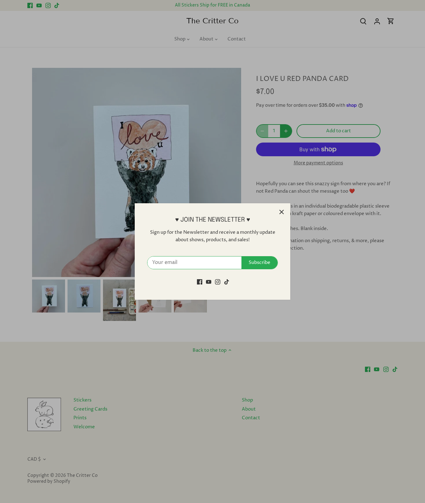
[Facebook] (199, 282)
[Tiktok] (226, 282)
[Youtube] (208, 282)
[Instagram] (217, 282)
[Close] (281, 212)
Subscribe (259, 262)
